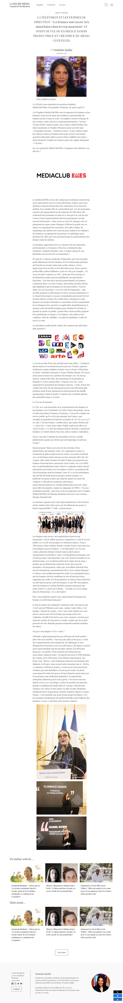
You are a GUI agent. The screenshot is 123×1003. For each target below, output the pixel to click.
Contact (16, 989)
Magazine (40, 5)
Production (51, 5)
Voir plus (61, 952)
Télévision (64, 13)
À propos (62, 5)
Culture (57, 13)
